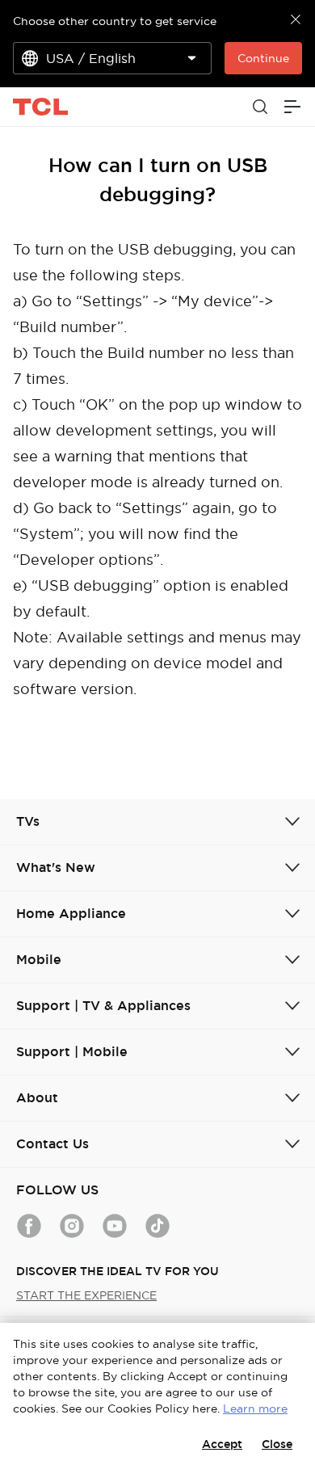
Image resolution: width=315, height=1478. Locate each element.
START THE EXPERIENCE (86, 1295)
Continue (263, 58)
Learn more (255, 1408)
